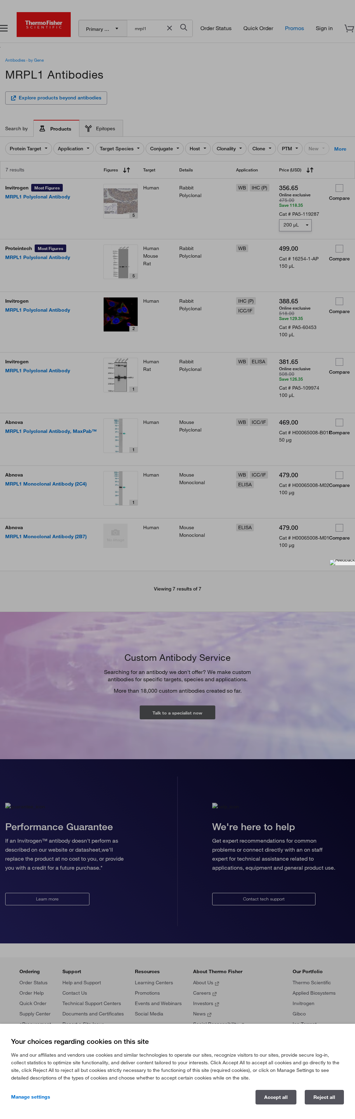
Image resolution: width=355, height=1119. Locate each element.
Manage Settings (30, 1097)
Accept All (276, 1097)
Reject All (324, 1097)
